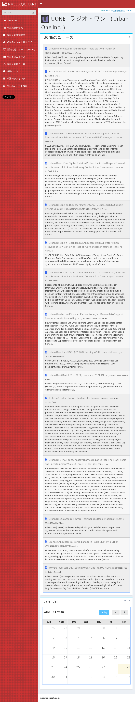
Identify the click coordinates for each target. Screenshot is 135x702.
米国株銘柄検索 (118, 10)
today (104, 612)
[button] (41, 4)
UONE (130, 10)
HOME (106, 10)
